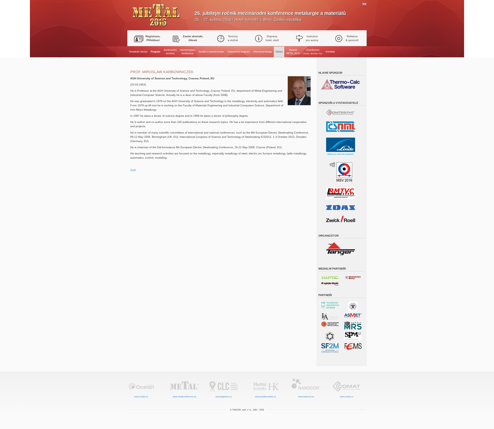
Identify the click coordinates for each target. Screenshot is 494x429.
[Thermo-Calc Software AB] (340, 84)
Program (155, 51)
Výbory (279, 51)
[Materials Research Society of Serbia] (353, 325)
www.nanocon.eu (306, 396)
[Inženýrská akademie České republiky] (330, 316)
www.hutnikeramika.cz (265, 396)
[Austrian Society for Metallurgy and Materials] (353, 315)
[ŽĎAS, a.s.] (340, 207)
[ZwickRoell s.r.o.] (340, 218)
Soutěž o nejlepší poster (211, 51)
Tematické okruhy (138, 51)
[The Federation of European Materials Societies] (353, 346)
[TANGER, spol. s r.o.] (340, 248)
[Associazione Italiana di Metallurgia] (330, 323)
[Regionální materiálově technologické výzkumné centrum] (340, 192)
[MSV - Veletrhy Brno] (340, 171)
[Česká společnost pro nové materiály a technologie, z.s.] (340, 126)
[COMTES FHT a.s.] (340, 112)
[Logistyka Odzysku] (330, 283)
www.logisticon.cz (224, 396)
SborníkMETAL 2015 (293, 52)
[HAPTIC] (330, 276)
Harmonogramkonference (187, 52)
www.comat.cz (347, 396)
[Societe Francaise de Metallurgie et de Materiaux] (330, 347)
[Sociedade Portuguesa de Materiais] (353, 335)
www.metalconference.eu (184, 396)
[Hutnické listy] (353, 277)
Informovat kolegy (262, 51)
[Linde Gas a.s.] (340, 146)
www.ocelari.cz (141, 396)
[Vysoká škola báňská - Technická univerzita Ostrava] (330, 304)
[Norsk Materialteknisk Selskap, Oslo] (330, 336)
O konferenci (312, 51)
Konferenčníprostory (170, 52)
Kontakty (330, 51)
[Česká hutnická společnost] (353, 306)
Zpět (133, 170)
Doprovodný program (239, 51)
